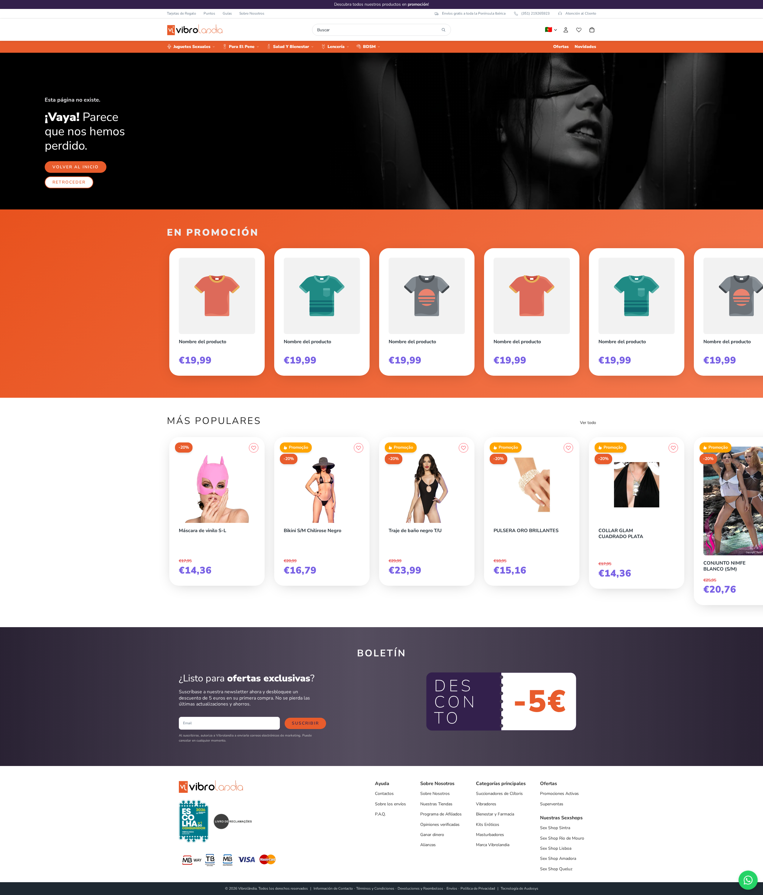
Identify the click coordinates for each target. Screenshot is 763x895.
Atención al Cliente (580, 13)
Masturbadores (490, 834)
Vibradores (486, 804)
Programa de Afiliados (441, 814)
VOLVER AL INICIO (75, 167)
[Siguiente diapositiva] (589, 309)
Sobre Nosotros (251, 13)
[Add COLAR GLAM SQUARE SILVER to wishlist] (673, 448)
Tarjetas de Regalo (181, 13)
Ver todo (588, 422)
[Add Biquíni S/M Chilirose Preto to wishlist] (358, 448)
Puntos (209, 13)
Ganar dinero (432, 834)
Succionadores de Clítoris (499, 793)
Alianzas (428, 845)
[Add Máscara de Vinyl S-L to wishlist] (253, 448)
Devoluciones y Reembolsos (420, 888)
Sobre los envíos (390, 804)
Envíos (451, 888)
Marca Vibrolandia (492, 845)
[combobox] (378, 29)
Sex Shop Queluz (556, 869)
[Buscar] (443, 30)
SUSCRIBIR (305, 723)
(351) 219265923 (535, 13)
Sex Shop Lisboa (555, 848)
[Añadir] (253, 521)
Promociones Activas (559, 793)
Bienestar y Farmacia (495, 814)
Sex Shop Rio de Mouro (562, 838)
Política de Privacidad (477, 888)
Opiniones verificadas (440, 824)
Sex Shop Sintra (555, 828)
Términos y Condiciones (375, 888)
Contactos (384, 793)
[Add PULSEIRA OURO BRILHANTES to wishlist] (568, 448)
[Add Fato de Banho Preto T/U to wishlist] (463, 448)
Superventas (551, 804)
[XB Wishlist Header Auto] (578, 29)
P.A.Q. (380, 814)
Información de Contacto (333, 888)
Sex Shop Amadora (558, 858)
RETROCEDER (69, 182)
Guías (227, 13)
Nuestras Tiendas (436, 804)
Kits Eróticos (487, 824)
